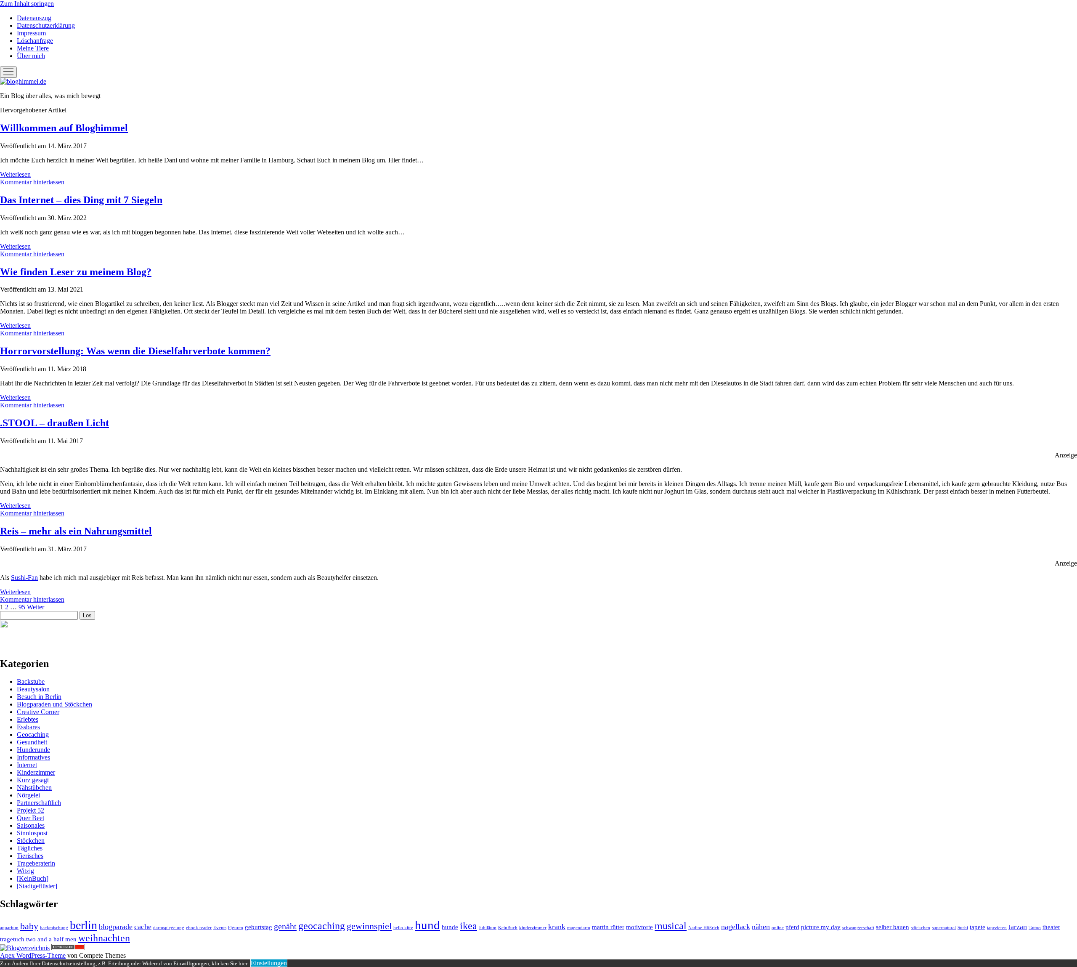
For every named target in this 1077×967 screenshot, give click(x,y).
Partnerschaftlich (39, 802)
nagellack (735, 926)
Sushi (963, 927)
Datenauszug (34, 17)
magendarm (578, 927)
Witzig (25, 870)
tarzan (1017, 926)
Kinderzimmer (36, 772)
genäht (285, 926)
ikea (468, 925)
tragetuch (12, 939)
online (778, 927)
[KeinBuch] (32, 878)
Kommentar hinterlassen (32, 182)
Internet (27, 764)
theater (1051, 927)
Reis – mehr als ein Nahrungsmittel (76, 531)
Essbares (28, 727)
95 (22, 607)
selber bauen (892, 927)
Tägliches (29, 848)
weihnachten (104, 937)
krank (556, 926)
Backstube (31, 681)
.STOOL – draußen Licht (54, 422)
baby (29, 926)
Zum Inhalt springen (27, 3)
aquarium (9, 927)
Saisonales (31, 825)
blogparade (116, 926)
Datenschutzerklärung (46, 25)
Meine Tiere (33, 48)
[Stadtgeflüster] (37, 886)
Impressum (31, 33)
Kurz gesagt (33, 780)
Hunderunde (33, 749)
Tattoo (1035, 927)
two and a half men (51, 939)
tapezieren (997, 927)
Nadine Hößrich (703, 927)
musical (671, 925)
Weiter (35, 607)
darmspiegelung (168, 927)
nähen (761, 926)
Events (219, 927)
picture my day (821, 927)
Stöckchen (31, 840)
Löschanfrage (35, 40)
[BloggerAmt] (25, 947)
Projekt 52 (30, 810)
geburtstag (258, 927)
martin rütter (608, 927)
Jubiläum (487, 927)
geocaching (321, 925)
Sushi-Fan (24, 577)
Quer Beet (30, 817)
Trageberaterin (36, 863)
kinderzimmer (532, 927)
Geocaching (33, 734)
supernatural (944, 927)
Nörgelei (28, 795)
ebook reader (199, 927)
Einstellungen (269, 963)
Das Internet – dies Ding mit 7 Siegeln (81, 199)
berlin (83, 925)
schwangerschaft (858, 927)
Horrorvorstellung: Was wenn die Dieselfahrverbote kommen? (135, 350)
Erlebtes (27, 719)
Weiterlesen (15, 174)
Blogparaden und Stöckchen (54, 704)
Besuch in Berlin (39, 696)
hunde (450, 927)
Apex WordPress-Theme (33, 955)
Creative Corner (38, 711)
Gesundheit (32, 742)
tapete (977, 927)
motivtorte (639, 927)
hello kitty (403, 927)
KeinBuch (507, 927)
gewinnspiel (369, 926)
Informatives (33, 757)
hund (427, 925)
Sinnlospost (32, 833)
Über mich (31, 55)
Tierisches (30, 855)
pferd (792, 927)
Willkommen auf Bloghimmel (64, 127)
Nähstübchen (34, 787)
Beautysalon (33, 689)
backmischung (54, 927)
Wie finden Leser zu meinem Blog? (75, 271)
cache (142, 926)
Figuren (235, 927)
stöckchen (920, 927)
